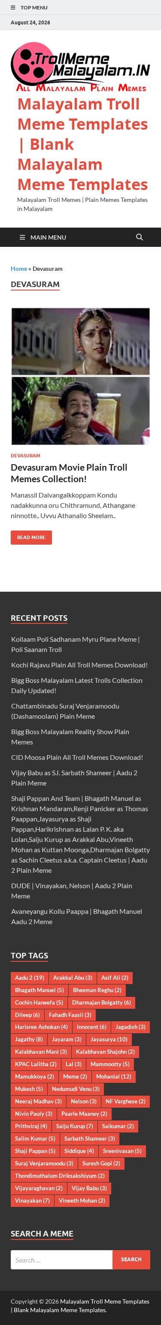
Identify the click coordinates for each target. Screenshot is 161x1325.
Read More (28, 535)
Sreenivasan (122, 1150)
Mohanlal (113, 1076)
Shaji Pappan (35, 1150)
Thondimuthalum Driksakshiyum (60, 1175)
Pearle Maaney (84, 1113)
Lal (74, 1064)
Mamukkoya (34, 1076)
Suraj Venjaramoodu (44, 1163)
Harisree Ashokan (41, 1026)
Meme (75, 1076)
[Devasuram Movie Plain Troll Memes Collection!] (80, 376)
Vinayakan (32, 1200)
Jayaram (67, 1039)
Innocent (91, 1026)
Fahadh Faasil (70, 1014)
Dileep (27, 1014)
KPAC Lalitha (36, 1064)
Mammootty (110, 1064)
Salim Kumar (35, 1138)
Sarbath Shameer (89, 1138)
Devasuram (25, 456)
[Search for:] (80, 1259)
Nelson (84, 1101)
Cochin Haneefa (39, 1002)
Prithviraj (31, 1126)
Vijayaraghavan (39, 1188)
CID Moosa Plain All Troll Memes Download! (77, 757)
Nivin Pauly (33, 1113)
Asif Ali (114, 977)
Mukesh (29, 1088)
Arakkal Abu (72, 977)
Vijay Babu (89, 1188)
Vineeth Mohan (82, 1200)
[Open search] (139, 237)
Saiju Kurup (74, 1126)
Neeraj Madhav (38, 1101)
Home (19, 268)
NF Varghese (126, 1101)
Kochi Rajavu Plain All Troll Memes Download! (79, 665)
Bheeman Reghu (97, 990)
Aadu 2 (29, 977)
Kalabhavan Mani (41, 1051)
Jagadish (130, 1026)
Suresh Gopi (101, 1163)
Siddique (79, 1150)
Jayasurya (109, 1039)
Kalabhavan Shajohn (105, 1051)
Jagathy (29, 1039)
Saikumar (118, 1126)
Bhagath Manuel (39, 990)
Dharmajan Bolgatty (101, 1002)
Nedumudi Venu (76, 1088)
